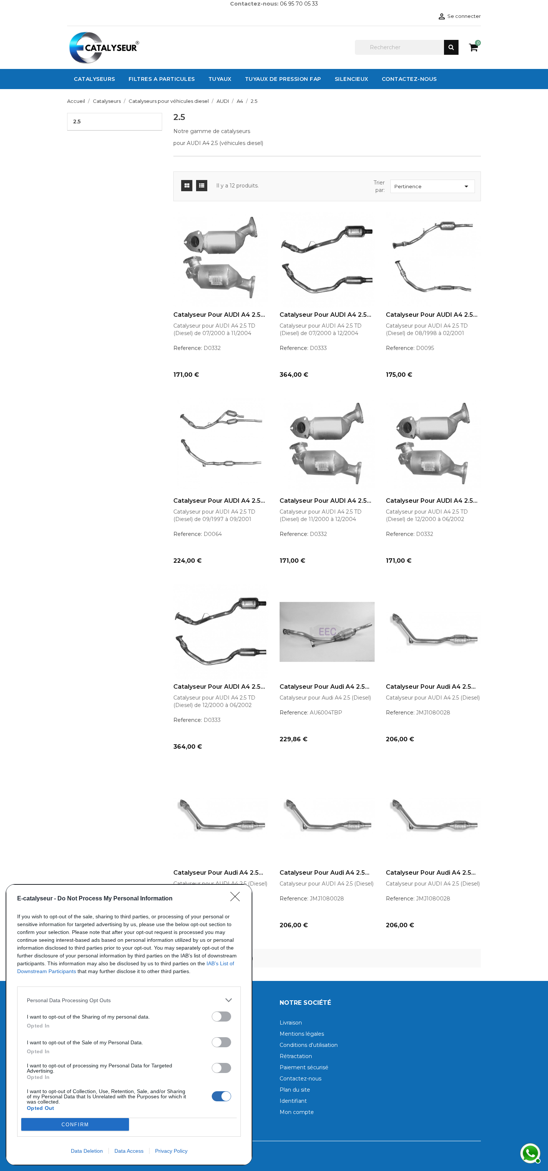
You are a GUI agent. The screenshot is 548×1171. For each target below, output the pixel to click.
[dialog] (129, 1024)
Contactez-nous (300, 1078)
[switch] (221, 1016)
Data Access (129, 1151)
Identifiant (293, 1101)
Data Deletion (87, 1151)
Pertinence (432, 186)
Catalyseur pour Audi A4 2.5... (324, 687)
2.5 (77, 121)
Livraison (291, 1022)
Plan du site (295, 1089)
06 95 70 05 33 (299, 3)
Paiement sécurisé (304, 1067)
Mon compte (297, 1112)
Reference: (187, 348)
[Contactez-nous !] (529, 1152)
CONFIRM (75, 1124)
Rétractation (296, 1056)
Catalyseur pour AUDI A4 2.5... (219, 315)
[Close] (237, 899)
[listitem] (129, 1000)
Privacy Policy (171, 1151)
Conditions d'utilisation (309, 1045)
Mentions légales (302, 1033)
